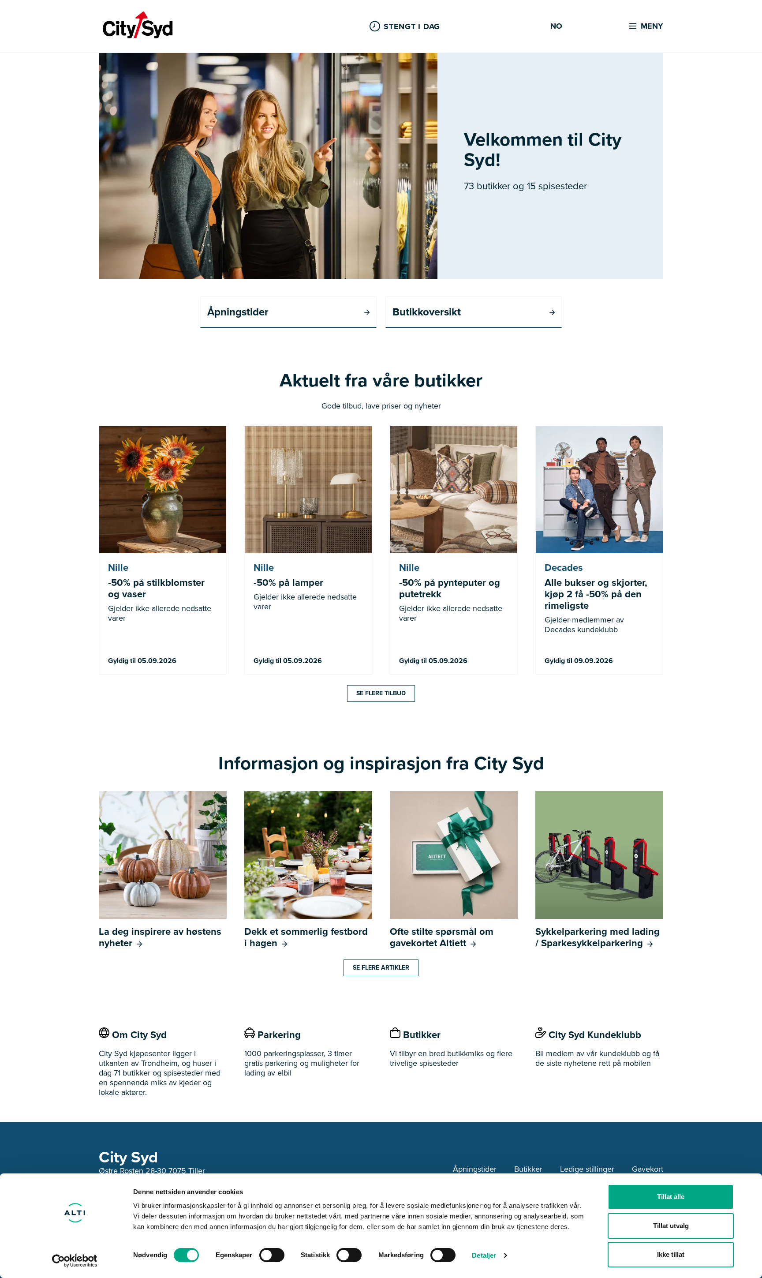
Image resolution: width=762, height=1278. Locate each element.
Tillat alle (670, 1196)
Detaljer (484, 1255)
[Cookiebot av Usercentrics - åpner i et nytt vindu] (74, 1260)
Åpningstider (475, 1169)
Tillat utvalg (671, 1225)
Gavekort (647, 1169)
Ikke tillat (670, 1254)
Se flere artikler (381, 967)
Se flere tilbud (381, 693)
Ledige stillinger (587, 1169)
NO (556, 26)
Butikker (528, 1169)
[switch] (271, 1255)
